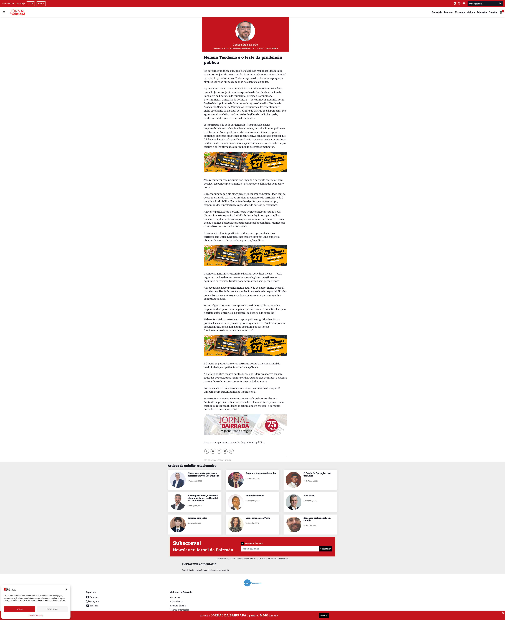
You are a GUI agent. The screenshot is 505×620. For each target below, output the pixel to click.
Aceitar (19, 609)
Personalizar (52, 609)
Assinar (323, 615)
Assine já (20, 3)
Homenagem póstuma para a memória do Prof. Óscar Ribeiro (203, 474)
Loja (31, 3)
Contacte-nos (8, 3)
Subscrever (325, 549)
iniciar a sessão (196, 570)
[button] (66, 589)
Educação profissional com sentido (317, 519)
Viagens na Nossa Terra (258, 517)
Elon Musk (309, 495)
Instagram (94, 601)
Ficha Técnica (176, 601)
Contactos (175, 597)
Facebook (94, 597)
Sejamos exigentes (197, 517)
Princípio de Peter (255, 495)
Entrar (41, 3)
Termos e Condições (36, 615)
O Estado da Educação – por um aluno (317, 474)
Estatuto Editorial (178, 605)
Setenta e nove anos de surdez (261, 473)
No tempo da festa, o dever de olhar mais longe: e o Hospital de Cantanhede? (203, 498)
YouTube (93, 605)
